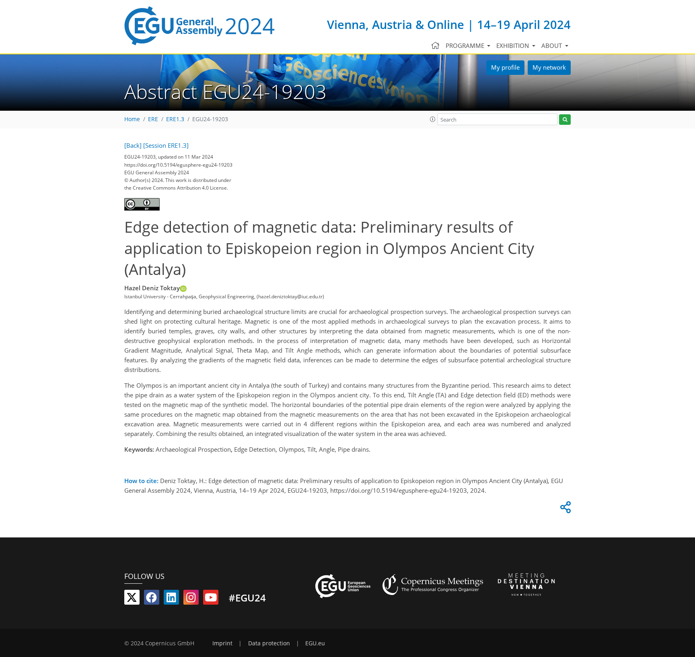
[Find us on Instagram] (191, 599)
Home (132, 119)
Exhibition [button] (513, 45)
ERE (153, 119)
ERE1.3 (175, 119)
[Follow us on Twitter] (132, 599)
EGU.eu (315, 643)
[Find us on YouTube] (210, 599)
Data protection (269, 643)
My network (549, 67)
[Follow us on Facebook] (151, 599)
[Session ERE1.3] (166, 145)
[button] (433, 119)
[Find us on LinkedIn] (171, 599)
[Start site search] (565, 119)
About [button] (552, 45)
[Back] (133, 145)
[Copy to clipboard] (564, 509)
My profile (505, 67)
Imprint (222, 643)
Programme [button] (466, 45)
